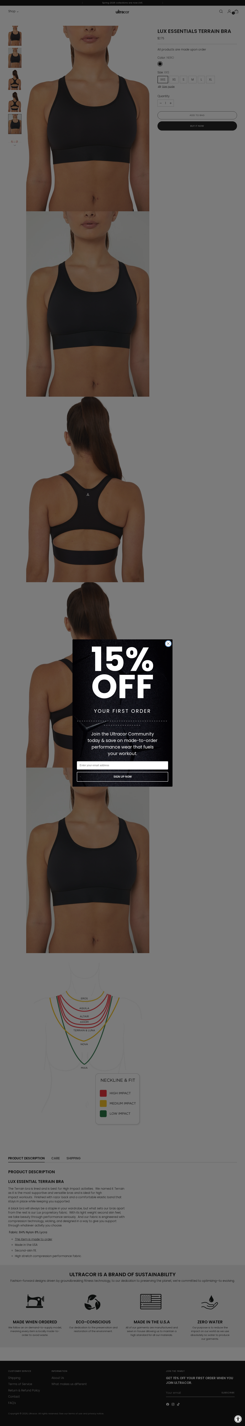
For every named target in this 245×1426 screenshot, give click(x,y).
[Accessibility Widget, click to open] (238, 1419)
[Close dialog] (168, 644)
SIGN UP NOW (123, 776)
